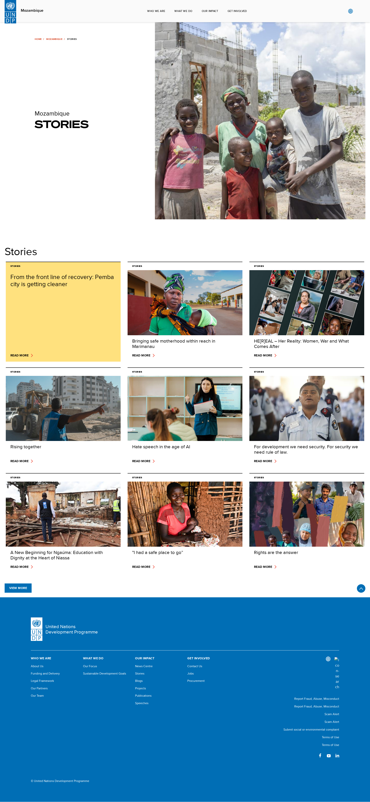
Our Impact (210, 11)
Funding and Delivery (45, 673)
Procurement (196, 681)
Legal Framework (42, 681)
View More (18, 588)
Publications (143, 696)
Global (350, 11)
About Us (37, 666)
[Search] (337, 673)
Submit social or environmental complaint (311, 729)
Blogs (139, 681)
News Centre (144, 666)
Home (38, 39)
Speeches (141, 703)
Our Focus (90, 666)
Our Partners (39, 688)
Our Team (37, 696)
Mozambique (32, 10)
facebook (320, 755)
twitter (312, 755)
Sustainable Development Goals (104, 673)
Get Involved (237, 11)
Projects (140, 688)
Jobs (190, 673)
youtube (329, 755)
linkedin (337, 755)
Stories (139, 673)
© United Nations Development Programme (60, 781)
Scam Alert (332, 714)
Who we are (156, 11)
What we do (183, 11)
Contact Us (194, 666)
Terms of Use (330, 737)
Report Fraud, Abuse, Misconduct (316, 698)
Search (358, 11)
